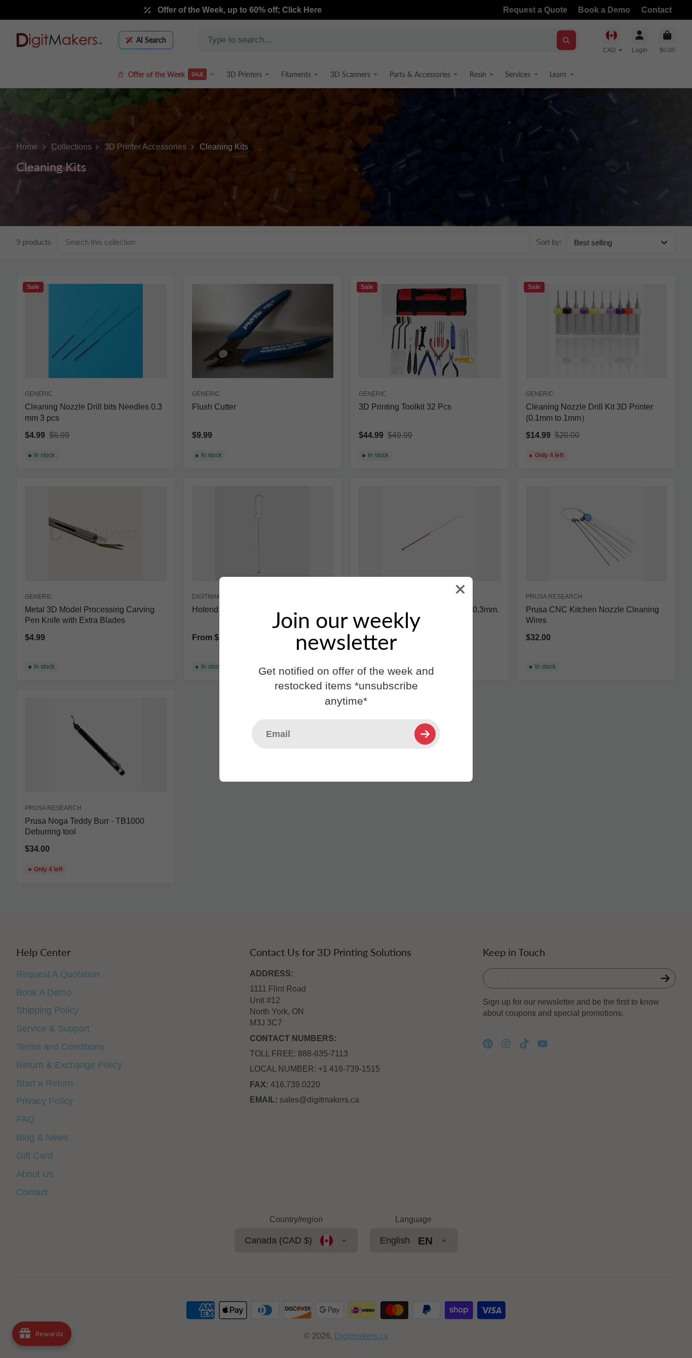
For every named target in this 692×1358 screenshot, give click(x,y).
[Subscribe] (425, 733)
